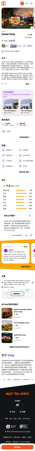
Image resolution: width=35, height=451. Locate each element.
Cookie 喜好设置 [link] (24, 442)
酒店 (15, 418)
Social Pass (26, 418)
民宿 (19, 418)
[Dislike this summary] (31, 235)
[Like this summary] (26, 235)
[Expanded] (4, 379)
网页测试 (8, 442)
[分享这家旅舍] (32, 28)
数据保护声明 (8, 437)
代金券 (29, 437)
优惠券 (24, 437)
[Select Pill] (22, 3)
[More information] (30, 216)
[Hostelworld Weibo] (17, 404)
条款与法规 (16, 437)
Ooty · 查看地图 (9, 41)
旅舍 (3, 31)
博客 (6, 418)
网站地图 (15, 442)
